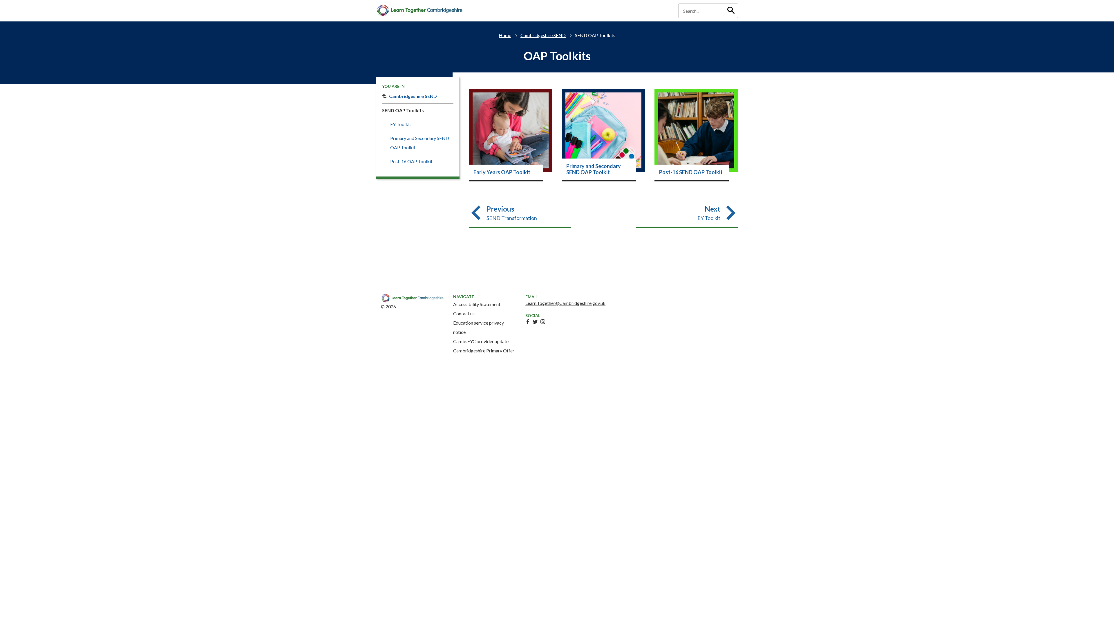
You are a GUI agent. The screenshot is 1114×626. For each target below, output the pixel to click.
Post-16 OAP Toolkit (411, 161)
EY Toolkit (400, 124)
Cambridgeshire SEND (543, 35)
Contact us (464, 313)
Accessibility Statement (476, 304)
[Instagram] (542, 322)
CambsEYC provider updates (482, 341)
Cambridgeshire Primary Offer (483, 350)
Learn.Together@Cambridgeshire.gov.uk (565, 303)
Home (505, 35)
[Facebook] (527, 322)
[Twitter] (535, 322)
